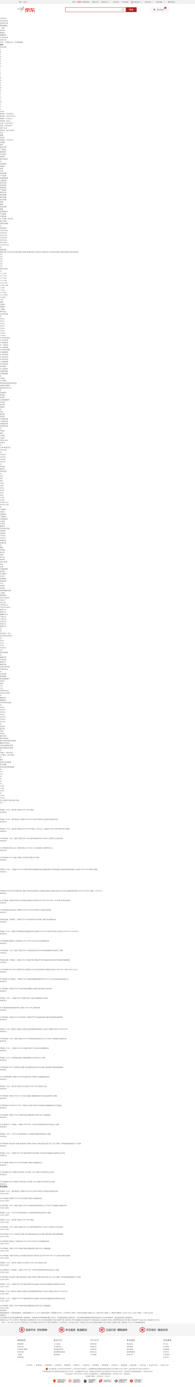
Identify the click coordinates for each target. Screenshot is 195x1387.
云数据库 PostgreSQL (139, 1320)
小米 (1, 688)
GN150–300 (4, 505)
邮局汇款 (93, 1352)
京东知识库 (4, 21)
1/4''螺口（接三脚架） (8, 755)
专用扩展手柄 (5, 667)
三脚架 (2, 309)
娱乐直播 (3, 200)
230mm (2, 719)
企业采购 (125, 2)
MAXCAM (3, 128)
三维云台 (3, 619)
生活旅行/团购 (22, 1349)
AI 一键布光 (4, 345)
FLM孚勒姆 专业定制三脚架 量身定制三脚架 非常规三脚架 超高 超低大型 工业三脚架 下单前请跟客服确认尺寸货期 (40, 1144)
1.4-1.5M (3, 281)
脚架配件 (3, 595)
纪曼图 (2, 142)
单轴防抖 (3, 514)
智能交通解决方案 (49, 1320)
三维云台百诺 (148, 1313)
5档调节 (3, 533)
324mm (2, 722)
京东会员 (116, 2)
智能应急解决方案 (99, 1322)
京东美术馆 (4, 37)
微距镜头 (3, 152)
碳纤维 (2, 559)
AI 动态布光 (4, 357)
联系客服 (20, 1357)
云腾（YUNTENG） (7, 123)
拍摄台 (2, 407)
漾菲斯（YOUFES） (7, 140)
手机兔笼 (3, 660)
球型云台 (3, 624)
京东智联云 (64, 1322)
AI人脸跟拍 (4, 369)
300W (2, 490)
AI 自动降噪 (4, 347)
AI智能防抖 (4, 519)
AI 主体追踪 (4, 340)
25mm (2, 323)
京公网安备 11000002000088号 (60, 1369)
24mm (2, 326)
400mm (2, 712)
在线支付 (93, 1347)
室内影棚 (3, 195)
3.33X (2, 791)
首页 (1, 42)
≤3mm (2, 795)
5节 (1, 257)
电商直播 (3, 185)
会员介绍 (20, 1347)
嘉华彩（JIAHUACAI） (8, 116)
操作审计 (16, 1320)
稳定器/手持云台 (6, 388)
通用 (1, 302)
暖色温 (2, 526)
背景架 (2, 416)
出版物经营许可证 (81, 1371)
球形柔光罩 (4, 426)
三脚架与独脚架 (115, 1313)
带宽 (42, 1322)
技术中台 (18, 1322)
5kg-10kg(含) (4, 598)
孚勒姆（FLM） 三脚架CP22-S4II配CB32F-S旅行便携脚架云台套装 (24, 998)
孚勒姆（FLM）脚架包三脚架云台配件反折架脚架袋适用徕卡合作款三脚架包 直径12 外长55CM (34, 1029)
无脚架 (2, 304)
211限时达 (57, 1347)
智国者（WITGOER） (7, 130)
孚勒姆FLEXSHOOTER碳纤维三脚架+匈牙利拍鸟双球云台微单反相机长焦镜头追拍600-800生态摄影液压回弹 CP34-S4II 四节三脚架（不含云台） (51, 891)
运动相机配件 (5, 400)
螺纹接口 (3, 698)
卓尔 (1, 133)
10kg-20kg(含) (5, 607)
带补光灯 (3, 312)
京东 (35, 11)
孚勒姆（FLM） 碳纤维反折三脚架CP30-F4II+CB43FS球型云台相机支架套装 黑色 (29, 819)
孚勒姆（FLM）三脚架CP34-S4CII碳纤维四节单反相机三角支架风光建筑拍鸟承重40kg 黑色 (32, 1153)
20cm (2, 645)
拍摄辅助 (3, 579)
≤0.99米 (3, 297)
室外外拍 (3, 183)
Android (3, 648)
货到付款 (93, 1344)
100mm (2, 710)
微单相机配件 (16, 1313)
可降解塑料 (4, 569)
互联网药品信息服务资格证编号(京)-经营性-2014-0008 (107, 1369)
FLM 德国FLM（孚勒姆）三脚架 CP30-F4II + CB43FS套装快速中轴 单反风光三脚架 (29, 1124)
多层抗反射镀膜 (5, 762)
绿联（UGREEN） (6, 126)
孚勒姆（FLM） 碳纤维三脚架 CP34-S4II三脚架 (17, 810)
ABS (1, 564)
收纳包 (2, 30)
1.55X (2, 788)
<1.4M (2, 290)
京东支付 (100, 1376)
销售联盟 (105, 1365)
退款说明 (130, 1349)
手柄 (1, 731)
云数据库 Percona (127, 1322)
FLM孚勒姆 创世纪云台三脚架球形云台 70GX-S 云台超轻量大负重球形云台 (26, 848)
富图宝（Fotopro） (7, 118)
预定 (129, 1320)
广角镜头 (3, 149)
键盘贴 (2, 33)
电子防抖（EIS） (6, 633)
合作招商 (58, 1365)
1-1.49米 (3, 292)
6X (1, 779)
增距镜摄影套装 (5, 590)
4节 (1, 259)
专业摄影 (3, 214)
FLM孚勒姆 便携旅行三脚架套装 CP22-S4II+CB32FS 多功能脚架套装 (24, 941)
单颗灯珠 (3, 540)
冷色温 (2, 521)
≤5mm (2, 798)
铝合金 (2, 552)
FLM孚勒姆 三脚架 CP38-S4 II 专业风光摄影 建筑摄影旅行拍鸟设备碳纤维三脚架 (28, 1096)
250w (2, 488)
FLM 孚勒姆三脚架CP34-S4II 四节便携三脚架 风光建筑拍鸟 (21, 1163)
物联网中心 (55, 1322)
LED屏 (2, 402)
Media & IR (165, 1365)
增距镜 (2, 157)
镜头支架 (3, 736)
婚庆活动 (3, 192)
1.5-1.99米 (4, 295)
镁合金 (2, 557)
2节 (1, 264)
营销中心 (77, 1365)
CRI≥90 (3, 457)
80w (1, 478)
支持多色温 (4, 314)
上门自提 (57, 1344)
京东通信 (166, 1354)
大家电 (19, 1354)
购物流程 (20, 1344)
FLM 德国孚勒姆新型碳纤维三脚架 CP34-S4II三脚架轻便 (20, 1008)
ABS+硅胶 (3, 562)
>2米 (1, 300)
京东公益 (143, 1365)
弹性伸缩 (24, 1322)
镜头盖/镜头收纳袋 (6, 748)
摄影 (1, 204)
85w (1, 481)
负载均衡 (68, 1320)
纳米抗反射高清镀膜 (7, 767)
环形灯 (2, 443)
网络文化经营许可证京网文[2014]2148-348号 (106, 1371)
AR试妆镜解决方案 (78, 1320)
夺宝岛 (165, 1344)
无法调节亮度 (5, 528)
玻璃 (1, 555)
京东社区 (114, 1365)
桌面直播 (3, 207)
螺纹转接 (3, 664)
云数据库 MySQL (107, 1320)
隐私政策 (133, 1365)
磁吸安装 (3, 657)
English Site (153, 1365)
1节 (1, 266)
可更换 (2, 378)
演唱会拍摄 (4, 223)
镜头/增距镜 (4, 738)
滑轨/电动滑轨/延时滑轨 (8, 383)
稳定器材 (3, 581)
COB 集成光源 (5, 447)
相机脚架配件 (5, 1313)
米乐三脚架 (137, 1313)
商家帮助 (67, 1365)
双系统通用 (4, 652)
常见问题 (20, 1352)
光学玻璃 (3, 674)
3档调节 (3, 531)
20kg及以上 (4, 605)
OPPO (2, 681)
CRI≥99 (3, 459)
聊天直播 (3, 197)
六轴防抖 (3, 509)
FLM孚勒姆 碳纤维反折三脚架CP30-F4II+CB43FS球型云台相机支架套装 (25, 910)
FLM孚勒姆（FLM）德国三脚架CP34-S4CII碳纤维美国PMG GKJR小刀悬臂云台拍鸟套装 (31, 838)
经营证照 (127, 1374)
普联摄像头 (4, 25)
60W (1, 495)
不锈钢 (2, 550)
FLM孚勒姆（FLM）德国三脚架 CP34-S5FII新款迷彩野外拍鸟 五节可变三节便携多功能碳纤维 (33, 1039)
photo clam (127, 1313)
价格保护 (130, 1347)
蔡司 (1, 760)
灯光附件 (3, 574)
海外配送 (57, 1354)
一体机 (2, 28)
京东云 (107, 1376)
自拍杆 (2, 586)
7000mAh (3, 238)
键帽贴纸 (3, 35)
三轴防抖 (3, 517)
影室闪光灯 (4, 269)
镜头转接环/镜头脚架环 (8, 741)
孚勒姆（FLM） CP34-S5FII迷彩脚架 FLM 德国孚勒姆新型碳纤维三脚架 (25, 1134)
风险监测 (124, 1365)
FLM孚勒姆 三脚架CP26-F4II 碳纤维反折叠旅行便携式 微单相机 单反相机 (26, 989)
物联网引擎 (60, 1320)
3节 (1, 261)
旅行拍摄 (3, 221)
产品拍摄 (3, 190)
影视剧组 (3, 188)
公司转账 (93, 1354)
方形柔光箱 (4, 419)
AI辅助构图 (4, 371)
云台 (1, 583)
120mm (2, 717)
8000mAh (3, 240)
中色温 (2, 524)
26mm (2, 321)
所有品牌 (3, 47)
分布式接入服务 (73, 1322)
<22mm (2, 335)
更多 (1, 145)
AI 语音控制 (4, 354)
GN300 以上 (4, 502)
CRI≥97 (3, 462)
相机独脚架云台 (28, 1313)
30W (1, 493)
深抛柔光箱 (4, 424)
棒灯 (1, 433)
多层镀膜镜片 (5, 679)
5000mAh (3, 235)
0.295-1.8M (4, 285)
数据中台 (88, 1320)
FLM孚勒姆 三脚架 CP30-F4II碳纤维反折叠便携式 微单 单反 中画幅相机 (25, 1115)
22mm (2, 331)
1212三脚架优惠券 (42, 1313)
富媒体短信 (96, 1320)
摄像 (1, 209)
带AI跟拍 (3, 366)
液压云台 (3, 610)
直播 (1, 202)
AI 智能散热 (4, 343)
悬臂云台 (3, 612)
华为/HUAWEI (5, 693)
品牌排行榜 (4, 23)
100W (2, 497)
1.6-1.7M (3, 276)
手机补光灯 (4, 440)
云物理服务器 (31, 1320)
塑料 (1, 548)
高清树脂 (3, 676)
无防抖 (2, 512)
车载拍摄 (3, 216)
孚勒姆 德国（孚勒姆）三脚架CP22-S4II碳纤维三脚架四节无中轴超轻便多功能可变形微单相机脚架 (35, 960)
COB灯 (2, 436)
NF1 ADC (10, 1322)
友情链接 (95, 1365)
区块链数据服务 (139, 1322)
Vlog (1, 171)
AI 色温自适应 (5, 338)
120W (2, 500)
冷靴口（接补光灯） (7, 753)
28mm (2, 319)
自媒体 (2, 166)
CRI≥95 (3, 455)
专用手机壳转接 (5, 702)
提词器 (2, 405)
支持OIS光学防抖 (6, 636)
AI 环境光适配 (5, 350)
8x (1, 769)
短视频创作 (4, 211)
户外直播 (3, 176)
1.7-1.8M (3, 273)
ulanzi (2, 111)
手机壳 (2, 733)
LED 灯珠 (3, 450)
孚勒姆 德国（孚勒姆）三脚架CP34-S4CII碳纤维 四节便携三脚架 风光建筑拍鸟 (28, 919)
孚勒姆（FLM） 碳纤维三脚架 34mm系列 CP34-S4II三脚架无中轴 (23, 1086)
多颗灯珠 (3, 543)
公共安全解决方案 (34, 1322)
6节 (1, 254)
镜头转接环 (4, 159)
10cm (2, 641)
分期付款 (93, 1349)
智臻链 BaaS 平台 (6, 1320)
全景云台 (3, 621)
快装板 (2, 395)
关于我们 (30, 1365)
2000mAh (3, 233)
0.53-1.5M (3, 283)
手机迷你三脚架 (69, 1313)
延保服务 (166, 1349)
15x (1, 774)
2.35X (2, 786)
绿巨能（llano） (6, 121)
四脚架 (2, 307)
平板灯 (2, 431)
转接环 (2, 397)
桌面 (1, 169)
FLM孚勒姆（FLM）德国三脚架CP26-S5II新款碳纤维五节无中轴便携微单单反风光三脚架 (31, 950)
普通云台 (3, 626)
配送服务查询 (58, 1349)
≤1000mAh (4, 230)
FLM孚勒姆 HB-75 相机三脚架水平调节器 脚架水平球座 (19, 857)
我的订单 (95, 2)
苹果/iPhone (4, 691)
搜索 (131, 9)
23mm (2, 328)
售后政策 (130, 1344)
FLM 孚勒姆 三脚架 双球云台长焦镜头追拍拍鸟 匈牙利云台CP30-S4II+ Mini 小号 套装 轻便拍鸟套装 (35, 900)
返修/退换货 (131, 1352)
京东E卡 (166, 1352)
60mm (2, 714)
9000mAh (3, 242)
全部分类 (3, 18)
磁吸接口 (3, 700)
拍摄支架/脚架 (5, 385)
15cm (2, 643)
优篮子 (2, 138)
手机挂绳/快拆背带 (6, 745)
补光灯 (2, 576)
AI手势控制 (4, 364)
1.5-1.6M (3, 278)
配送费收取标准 (59, 1352)
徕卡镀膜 (3, 764)
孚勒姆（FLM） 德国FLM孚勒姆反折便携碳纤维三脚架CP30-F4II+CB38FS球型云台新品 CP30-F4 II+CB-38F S (39, 931)
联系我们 (39, 1365)
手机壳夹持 (4, 669)
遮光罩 (2, 729)
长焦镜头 (3, 154)
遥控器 (2, 571)
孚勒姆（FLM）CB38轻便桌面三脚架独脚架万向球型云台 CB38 (22, 1058)
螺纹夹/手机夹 (5, 743)
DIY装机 (166, 1347)
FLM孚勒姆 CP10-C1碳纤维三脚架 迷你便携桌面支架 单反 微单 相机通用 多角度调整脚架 (31, 1067)
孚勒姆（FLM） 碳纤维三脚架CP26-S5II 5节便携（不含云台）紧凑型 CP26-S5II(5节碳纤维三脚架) (35, 829)
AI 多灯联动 (4, 359)
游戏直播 (3, 173)
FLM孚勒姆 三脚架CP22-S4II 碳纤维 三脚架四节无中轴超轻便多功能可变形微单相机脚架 (31, 1017)
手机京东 (136, 2)
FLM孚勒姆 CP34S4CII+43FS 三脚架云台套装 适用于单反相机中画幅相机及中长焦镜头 (31, 1105)
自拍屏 (2, 588)
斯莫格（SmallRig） (7, 114)
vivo (1, 686)
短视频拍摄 (4, 178)
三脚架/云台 (9, 42)
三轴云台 (3, 617)
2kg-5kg (3, 602)
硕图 (1, 135)
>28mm (2, 333)
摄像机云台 (4, 614)
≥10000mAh (4, 245)
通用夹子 (3, 662)
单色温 (2, 466)
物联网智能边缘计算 (120, 1320)
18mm (2, 707)
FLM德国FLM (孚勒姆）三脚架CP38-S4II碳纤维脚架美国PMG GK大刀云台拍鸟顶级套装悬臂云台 (34, 979)
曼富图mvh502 (56, 1313)
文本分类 (40, 1320)
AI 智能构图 (4, 362)
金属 (1, 567)
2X (1, 776)
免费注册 (86, 2)
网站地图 (23, 1320)
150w (2, 483)
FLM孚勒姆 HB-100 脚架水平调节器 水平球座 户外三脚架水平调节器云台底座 (27, 1182)
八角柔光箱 (4, 421)
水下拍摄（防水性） (7, 219)
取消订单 (130, 1354)
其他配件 (3, 393)
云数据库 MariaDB (86, 1322)
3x (1, 784)
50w (1, 476)
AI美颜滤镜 (4, 374)
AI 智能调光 (4, 352)
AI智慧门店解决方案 (113, 1322)
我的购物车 (160, 10)
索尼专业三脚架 (102, 1313)
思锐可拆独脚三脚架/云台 (86, 1313)
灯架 (1, 412)
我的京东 (104, 2)
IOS (1, 650)
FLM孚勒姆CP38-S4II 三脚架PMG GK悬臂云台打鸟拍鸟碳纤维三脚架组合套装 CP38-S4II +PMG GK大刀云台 (38, 969)
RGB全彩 (3, 471)
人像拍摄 (3, 180)
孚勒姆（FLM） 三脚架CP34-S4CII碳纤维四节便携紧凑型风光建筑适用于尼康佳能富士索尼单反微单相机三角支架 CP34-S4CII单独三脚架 (49, 869)
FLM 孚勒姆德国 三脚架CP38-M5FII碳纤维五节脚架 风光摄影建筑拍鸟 (25, 1077)
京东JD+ (166, 1357)
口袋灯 (2, 438)
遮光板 (2, 414)
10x (1, 772)
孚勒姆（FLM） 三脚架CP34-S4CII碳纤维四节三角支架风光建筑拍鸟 (24, 1048)
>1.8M (2, 288)
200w (2, 486)
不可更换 (3, 381)
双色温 (2, 469)
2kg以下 (3, 600)
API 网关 (48, 1322)
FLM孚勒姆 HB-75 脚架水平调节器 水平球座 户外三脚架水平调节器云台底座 (27, 1172)
